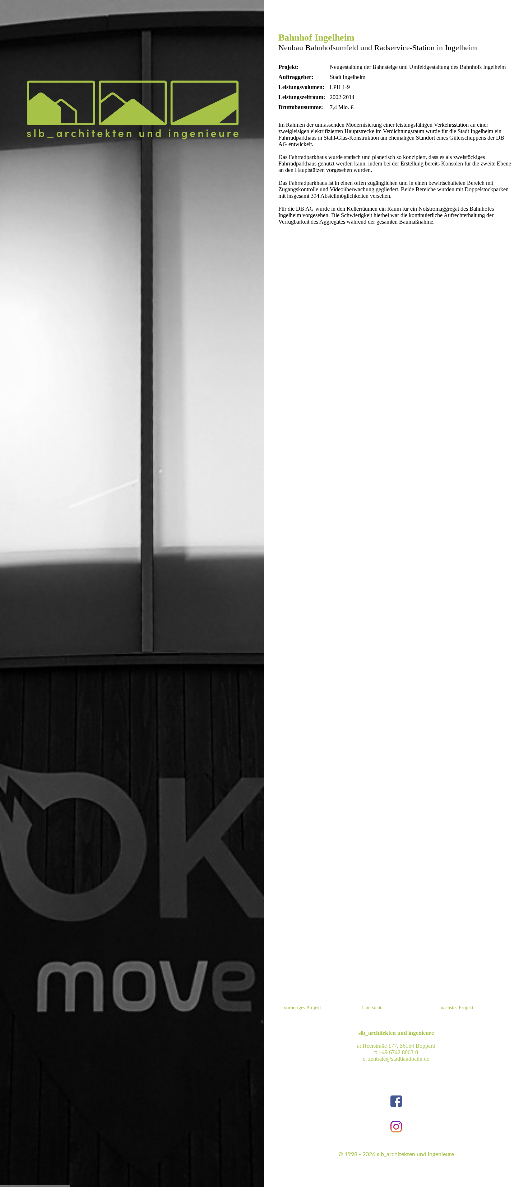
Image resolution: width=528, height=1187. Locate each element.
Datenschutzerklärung (434, 1176)
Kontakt (367, 1176)
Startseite (345, 1176)
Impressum (392, 1176)
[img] (132, 109)
